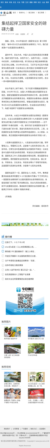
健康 (31, 2)
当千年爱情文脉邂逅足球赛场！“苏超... (20, 261)
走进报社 (42, 429)
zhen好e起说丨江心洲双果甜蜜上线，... (21, 247)
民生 (15, 2)
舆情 (35, 2)
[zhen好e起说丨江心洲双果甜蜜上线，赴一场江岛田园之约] (36, 377)
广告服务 (25, 429)
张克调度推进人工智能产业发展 (17, 274)
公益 (43, 2)
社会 (19, 2)
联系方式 (34, 429)
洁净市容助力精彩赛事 (14, 265)
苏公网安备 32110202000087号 (28, 433)
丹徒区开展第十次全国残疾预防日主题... (21, 256)
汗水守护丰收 (32, 355)
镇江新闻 (31, 13)
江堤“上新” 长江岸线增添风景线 (11, 356)
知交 (39, 2)
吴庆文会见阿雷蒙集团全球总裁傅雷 (19, 279)
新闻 (6, 2)
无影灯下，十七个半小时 (15, 242)
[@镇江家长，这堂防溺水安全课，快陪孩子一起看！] (12, 377)
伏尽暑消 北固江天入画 (36, 339)
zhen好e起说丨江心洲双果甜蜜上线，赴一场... (36, 385)
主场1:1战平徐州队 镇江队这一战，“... (20, 270)
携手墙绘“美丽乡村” (10, 339)
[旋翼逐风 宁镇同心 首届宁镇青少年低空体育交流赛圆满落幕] (12, 393)
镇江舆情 (41, 13)
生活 (27, 2)
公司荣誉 (16, 429)
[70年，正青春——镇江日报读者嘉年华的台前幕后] (36, 393)
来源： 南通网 (20, 34)
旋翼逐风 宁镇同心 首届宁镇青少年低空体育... (12, 402)
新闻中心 (22, 13)
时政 (10, 2)
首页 (2, 2)
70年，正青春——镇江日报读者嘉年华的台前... (36, 402)
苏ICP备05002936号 (7, 433)
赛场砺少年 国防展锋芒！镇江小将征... (20, 251)
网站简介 (7, 429)
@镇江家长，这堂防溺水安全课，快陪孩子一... (12, 385)
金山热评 (3, 15)
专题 (23, 2)
